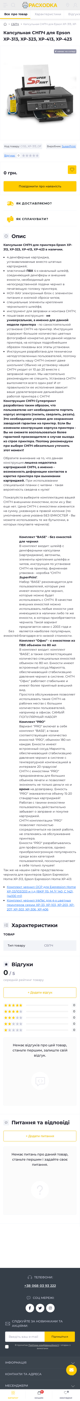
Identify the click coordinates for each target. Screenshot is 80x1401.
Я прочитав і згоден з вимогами (42, 1347)
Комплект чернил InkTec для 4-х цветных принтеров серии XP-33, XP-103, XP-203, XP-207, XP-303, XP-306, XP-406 (40, 904)
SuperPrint (69, 146)
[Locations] (67, 5)
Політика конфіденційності (43, 1345)
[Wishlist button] (72, 169)
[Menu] (5, 5)
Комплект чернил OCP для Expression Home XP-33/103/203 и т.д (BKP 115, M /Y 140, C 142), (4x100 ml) (41, 891)
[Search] (13, 5)
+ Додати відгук (40, 992)
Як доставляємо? (34, 203)
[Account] (75, 5)
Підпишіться (59, 1336)
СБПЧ (15, 24)
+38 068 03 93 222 (40, 1286)
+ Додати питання (40, 1136)
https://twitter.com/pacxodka (40, 1308)
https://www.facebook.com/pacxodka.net (30, 1308)
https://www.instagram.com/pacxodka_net (50, 1308)
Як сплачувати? (32, 219)
